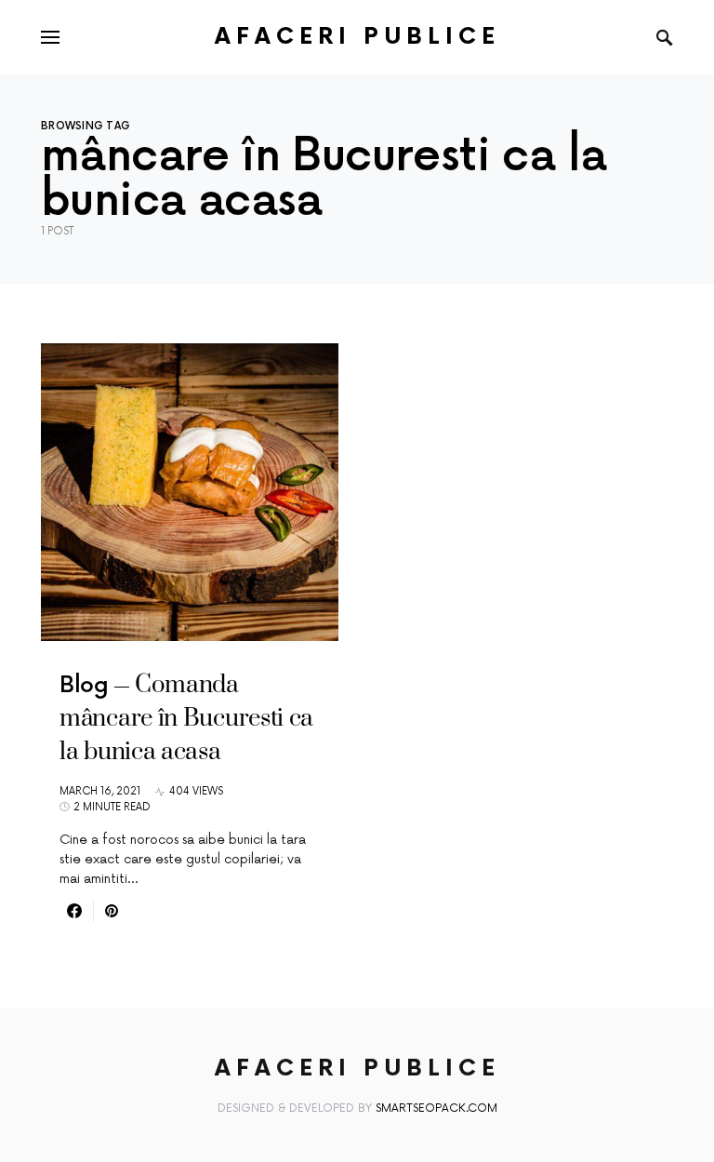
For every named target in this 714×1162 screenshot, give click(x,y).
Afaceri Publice (357, 36)
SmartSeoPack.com (436, 1108)
